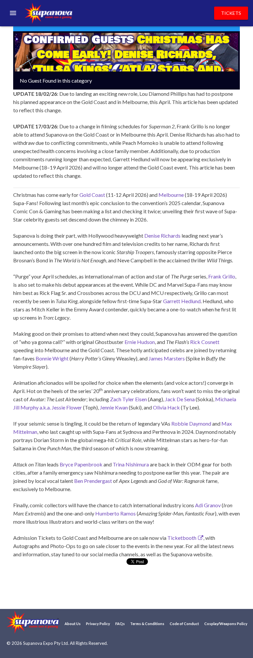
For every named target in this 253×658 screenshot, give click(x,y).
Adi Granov (208, 505)
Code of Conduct (184, 623)
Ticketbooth (181, 538)
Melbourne (171, 195)
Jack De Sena (180, 399)
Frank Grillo (221, 276)
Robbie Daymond (191, 423)
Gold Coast (92, 195)
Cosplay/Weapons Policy (225, 623)
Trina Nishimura (131, 464)
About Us (73, 623)
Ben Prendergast (93, 481)
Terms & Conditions (147, 623)
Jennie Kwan (114, 407)
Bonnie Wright (52, 358)
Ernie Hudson (140, 342)
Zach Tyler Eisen (128, 399)
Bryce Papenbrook (81, 464)
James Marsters (167, 358)
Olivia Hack (166, 407)
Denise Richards (162, 235)
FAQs (120, 623)
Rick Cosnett (204, 342)
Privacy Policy (98, 623)
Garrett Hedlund (182, 301)
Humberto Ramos (115, 513)
